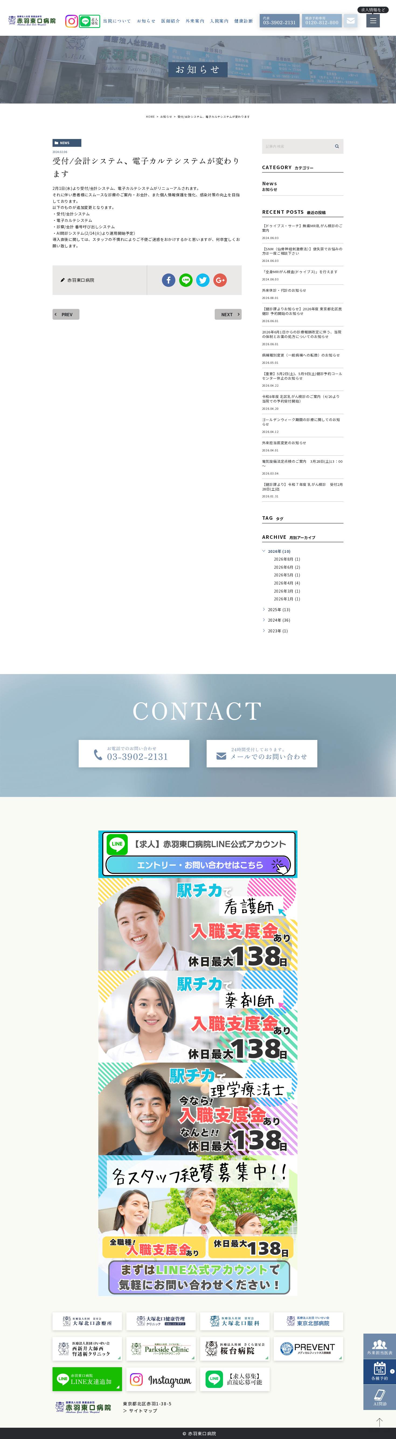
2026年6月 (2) (287, 567)
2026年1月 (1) (287, 598)
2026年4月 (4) (287, 583)
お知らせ (146, 20)
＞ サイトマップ (140, 1410)
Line (186, 280)
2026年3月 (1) (287, 591)
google (220, 280)
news (65, 142)
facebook (168, 280)
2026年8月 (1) (287, 559)
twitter (203, 280)
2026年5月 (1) (287, 575)
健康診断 (243, 20)
